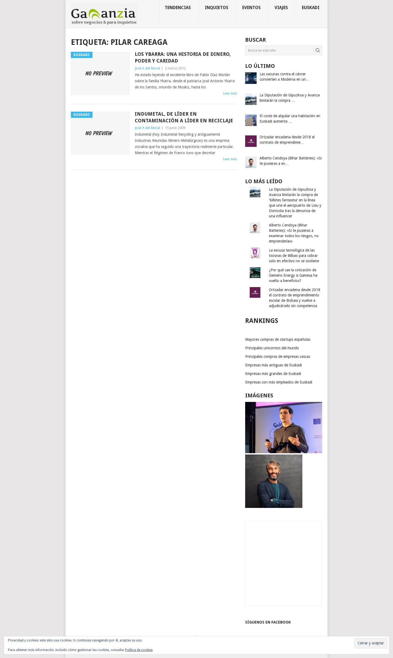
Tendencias (178, 7)
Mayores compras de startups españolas (277, 339)
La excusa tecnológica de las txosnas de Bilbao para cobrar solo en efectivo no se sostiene (294, 255)
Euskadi (310, 7)
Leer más (230, 93)
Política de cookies (139, 650)
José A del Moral (147, 68)
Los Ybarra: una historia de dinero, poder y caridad (183, 57)
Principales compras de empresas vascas (277, 356)
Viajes (281, 7)
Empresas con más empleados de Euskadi (278, 382)
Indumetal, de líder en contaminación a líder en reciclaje (184, 117)
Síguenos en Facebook (268, 622)
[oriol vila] (273, 506)
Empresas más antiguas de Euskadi (273, 365)
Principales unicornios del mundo (272, 348)
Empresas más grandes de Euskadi (273, 373)
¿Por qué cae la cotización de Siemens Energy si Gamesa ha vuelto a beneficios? (293, 275)
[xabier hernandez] (283, 452)
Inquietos (216, 7)
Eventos (251, 7)
